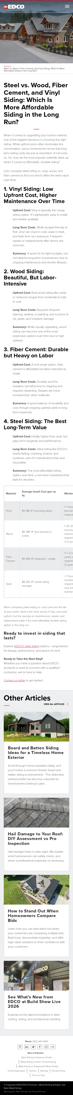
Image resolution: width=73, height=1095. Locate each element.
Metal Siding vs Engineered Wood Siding (38, 1066)
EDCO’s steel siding (26, 646)
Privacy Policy (58, 1070)
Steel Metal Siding (12, 1088)
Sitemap (44, 1070)
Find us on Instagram (46, 1047)
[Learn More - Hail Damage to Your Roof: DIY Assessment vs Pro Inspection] (36, 834)
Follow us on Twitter (33, 1047)
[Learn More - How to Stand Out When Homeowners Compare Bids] (36, 916)
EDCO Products (29, 1084)
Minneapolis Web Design (16, 1091)
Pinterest (20, 1047)
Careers (33, 1070)
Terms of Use (38, 1075)
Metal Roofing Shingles (50, 1084)
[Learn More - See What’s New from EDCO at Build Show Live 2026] (36, 995)
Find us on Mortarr (53, 1047)
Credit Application (16, 1070)
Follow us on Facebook (39, 1047)
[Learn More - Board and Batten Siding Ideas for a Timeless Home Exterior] (36, 753)
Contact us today (14, 680)
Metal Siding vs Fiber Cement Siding (38, 1062)
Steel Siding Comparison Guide (36, 1057)
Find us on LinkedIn (26, 1047)
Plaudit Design (39, 1091)
